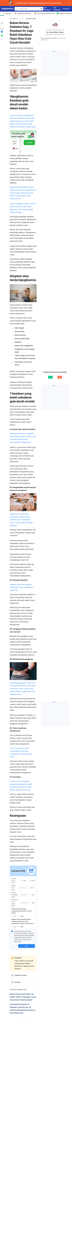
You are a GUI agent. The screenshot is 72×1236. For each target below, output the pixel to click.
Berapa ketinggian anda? (14, 894)
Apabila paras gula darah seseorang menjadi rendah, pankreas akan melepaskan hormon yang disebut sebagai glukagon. (21, 519)
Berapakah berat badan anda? (14, 903)
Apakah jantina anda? (13, 880)
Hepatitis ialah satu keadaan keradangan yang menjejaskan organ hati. (21, 587)
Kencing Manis (14, 18)
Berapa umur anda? (13, 887)
